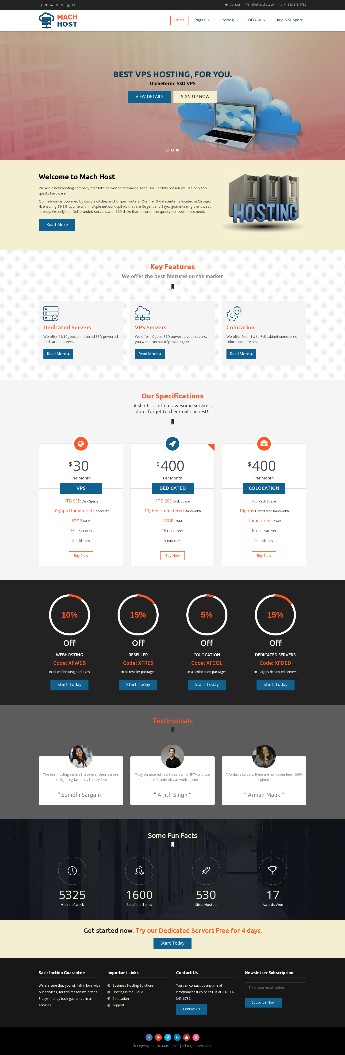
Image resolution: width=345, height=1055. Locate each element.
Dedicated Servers (67, 327)
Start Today (69, 684)
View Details (150, 96)
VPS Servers (151, 327)
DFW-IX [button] (255, 20)
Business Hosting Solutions (132, 985)
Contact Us (191, 1009)
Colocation (240, 327)
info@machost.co (262, 5)
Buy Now (81, 555)
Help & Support (289, 20)
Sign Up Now (195, 96)
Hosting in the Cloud (127, 992)
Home (179, 20)
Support (117, 1005)
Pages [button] (200, 20)
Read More (57, 224)
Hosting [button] (227, 20)
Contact (235, 5)
